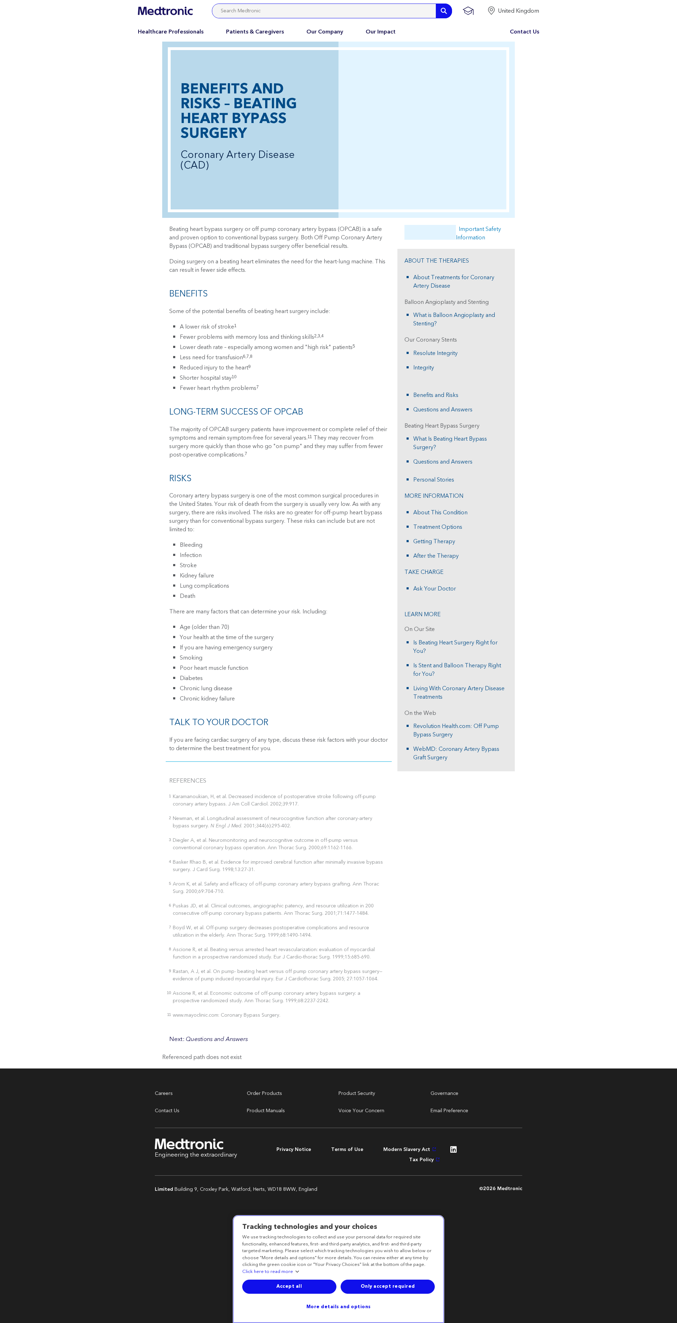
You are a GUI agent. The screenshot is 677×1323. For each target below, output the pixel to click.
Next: (208, 1039)
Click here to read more (267, 1271)
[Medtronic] (165, 11)
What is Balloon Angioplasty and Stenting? (454, 319)
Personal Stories (433, 480)
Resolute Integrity (435, 353)
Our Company (324, 32)
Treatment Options (437, 527)
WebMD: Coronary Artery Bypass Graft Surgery (456, 753)
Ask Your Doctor (434, 588)
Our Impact (381, 32)
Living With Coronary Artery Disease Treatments (459, 692)
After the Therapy (436, 556)
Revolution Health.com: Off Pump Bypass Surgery (456, 730)
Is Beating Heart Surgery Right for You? (455, 646)
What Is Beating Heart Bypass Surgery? (450, 443)
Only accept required (388, 1286)
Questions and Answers (442, 409)
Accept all (289, 1286)
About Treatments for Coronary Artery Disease (453, 281)
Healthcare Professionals (170, 32)
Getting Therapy (434, 541)
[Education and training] (468, 11)
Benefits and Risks (435, 395)
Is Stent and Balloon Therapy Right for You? (457, 669)
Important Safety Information (478, 233)
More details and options (338, 1307)
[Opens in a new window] (453, 1151)
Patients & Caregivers (255, 32)
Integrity (423, 367)
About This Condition (440, 512)
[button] (513, 11)
